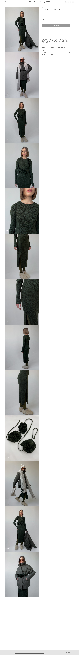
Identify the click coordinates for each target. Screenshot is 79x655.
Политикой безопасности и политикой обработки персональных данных (29, 653)
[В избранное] (68, 30)
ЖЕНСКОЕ (30, 1)
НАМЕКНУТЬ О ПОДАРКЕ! (53, 29)
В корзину (56, 25)
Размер (43, 18)
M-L (45, 19)
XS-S (43, 19)
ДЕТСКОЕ (36, 1)
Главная (43, 7)
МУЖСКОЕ (42, 1)
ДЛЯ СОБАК (48, 1)
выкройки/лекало (37, 2)
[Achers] (7, 2)
